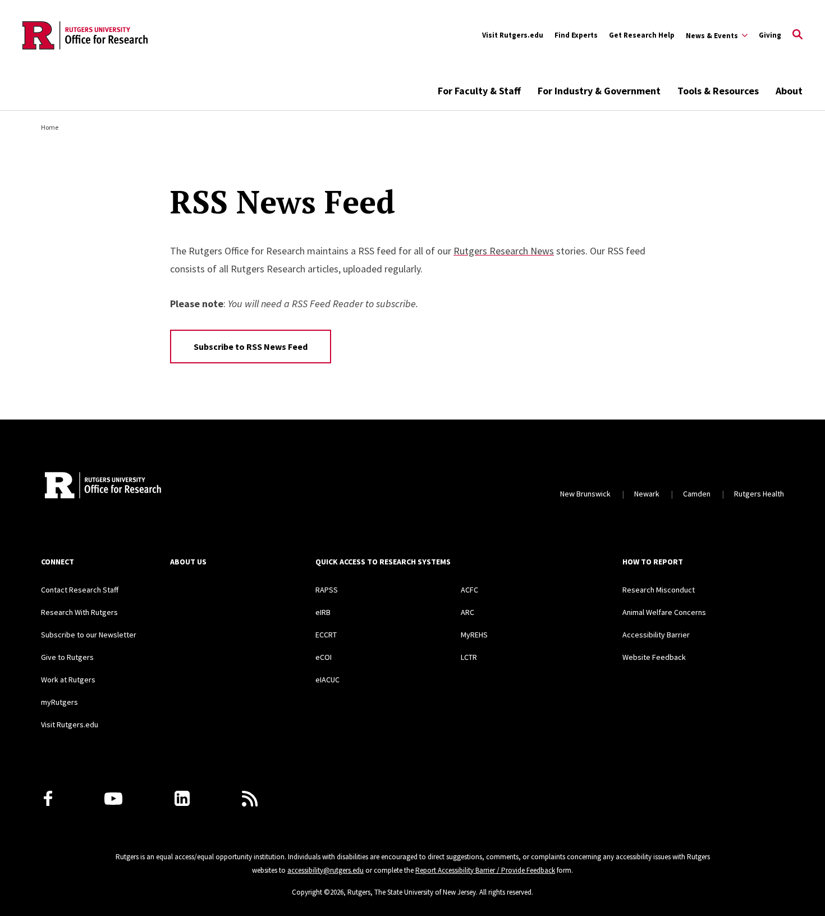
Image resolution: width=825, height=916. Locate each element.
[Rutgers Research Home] (144, 486)
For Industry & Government (599, 90)
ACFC (469, 590)
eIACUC (327, 680)
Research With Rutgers (79, 612)
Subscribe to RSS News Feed (251, 346)
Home (49, 127)
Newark (646, 494)
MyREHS (474, 635)
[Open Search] (797, 35)
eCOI (323, 657)
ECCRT (326, 635)
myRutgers (59, 702)
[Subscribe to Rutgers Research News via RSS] (250, 799)
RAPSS (326, 590)
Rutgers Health (759, 494)
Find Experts (576, 35)
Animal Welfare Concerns (664, 612)
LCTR (469, 657)
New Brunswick (585, 494)
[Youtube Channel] (113, 798)
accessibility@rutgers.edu (325, 870)
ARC (467, 612)
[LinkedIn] (182, 798)
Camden (697, 494)
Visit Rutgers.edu (512, 35)
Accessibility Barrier (656, 635)
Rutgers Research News (503, 250)
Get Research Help (642, 35)
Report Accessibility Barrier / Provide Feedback (485, 870)
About (789, 90)
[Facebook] (48, 798)
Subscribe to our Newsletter (88, 635)
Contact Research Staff (79, 590)
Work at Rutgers (68, 680)
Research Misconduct (658, 590)
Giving (770, 35)
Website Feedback (654, 657)
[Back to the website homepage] (85, 35)
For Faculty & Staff (479, 90)
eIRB (323, 612)
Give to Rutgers (67, 657)
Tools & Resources (718, 90)
